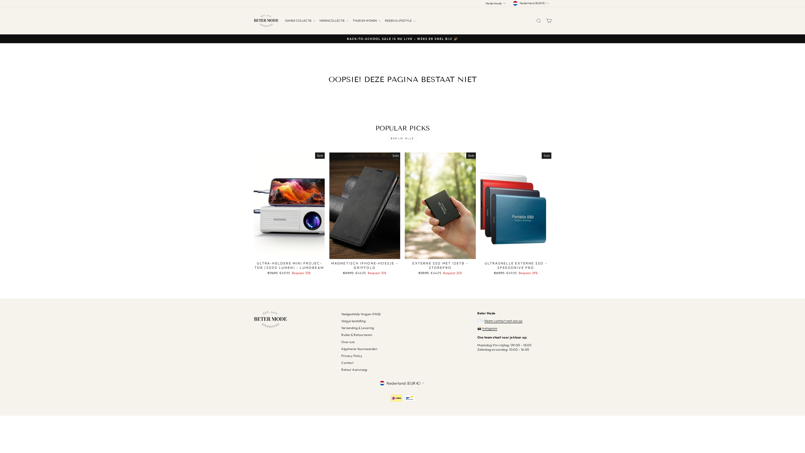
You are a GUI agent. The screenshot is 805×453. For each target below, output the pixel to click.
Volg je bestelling (353, 321)
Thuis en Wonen (365, 20)
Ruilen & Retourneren (356, 335)
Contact (347, 363)
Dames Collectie (298, 20)
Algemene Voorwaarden (359, 349)
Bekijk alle (402, 138)
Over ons (348, 342)
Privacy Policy (351, 356)
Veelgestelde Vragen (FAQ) (361, 314)
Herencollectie (332, 20)
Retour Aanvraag (354, 370)
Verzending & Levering (357, 328)
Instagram (489, 328)
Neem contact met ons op (503, 321)
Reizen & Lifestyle (398, 20)
